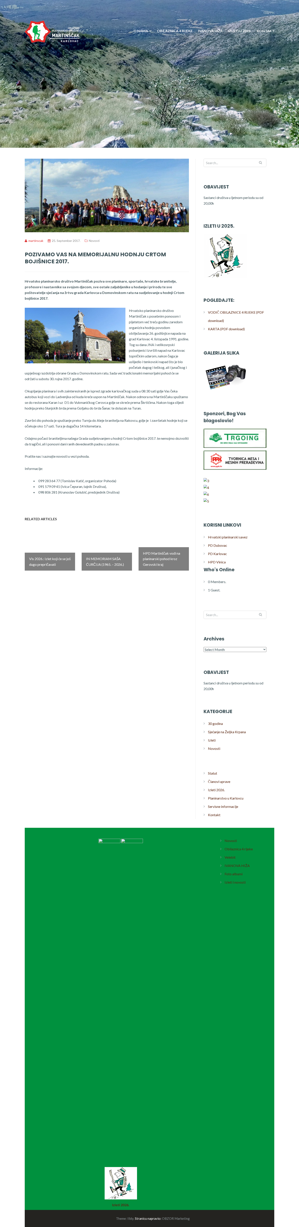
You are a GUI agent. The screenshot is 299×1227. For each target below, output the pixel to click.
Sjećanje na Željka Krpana (227, 732)
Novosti (94, 241)
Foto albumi (234, 874)
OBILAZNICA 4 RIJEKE (175, 31)
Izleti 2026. (216, 790)
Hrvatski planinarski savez (228, 537)
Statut (212, 773)
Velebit (230, 857)
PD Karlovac (217, 554)
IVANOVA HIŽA (210, 31)
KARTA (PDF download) (226, 329)
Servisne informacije (223, 806)
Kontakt (214, 815)
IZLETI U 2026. (239, 31)
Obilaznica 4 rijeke (239, 849)
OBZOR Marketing (176, 1218)
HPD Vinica (217, 562)
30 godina (215, 723)
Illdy (130, 1218)
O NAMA (141, 31)
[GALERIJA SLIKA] (225, 391)
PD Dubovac (217, 545)
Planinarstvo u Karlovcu (225, 798)
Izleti (212, 740)
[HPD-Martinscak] (52, 59)
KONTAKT (265, 31)
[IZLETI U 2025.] (225, 277)
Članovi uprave (219, 781)
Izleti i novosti (235, 882)
